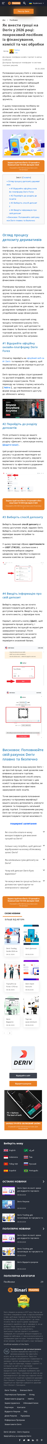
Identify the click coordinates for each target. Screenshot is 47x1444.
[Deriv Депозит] (31, 935)
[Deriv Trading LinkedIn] (31, 1440)
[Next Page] (10, 1033)
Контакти (21, 1407)
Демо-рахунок (11, 1416)
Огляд (31, 1394)
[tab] (23, 835)
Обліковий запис (30, 1403)
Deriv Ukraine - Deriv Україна (16, 1432)
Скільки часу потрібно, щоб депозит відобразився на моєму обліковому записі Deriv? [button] (23, 849)
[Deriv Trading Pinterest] (40, 1440)
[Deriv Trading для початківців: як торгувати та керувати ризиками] (8, 1217)
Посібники (14, 20)
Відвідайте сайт (23, 1075)
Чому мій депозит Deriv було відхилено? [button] (19, 872)
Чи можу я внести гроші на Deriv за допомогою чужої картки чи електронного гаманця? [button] (23, 884)
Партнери (9, 1407)
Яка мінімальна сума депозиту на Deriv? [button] (21, 861)
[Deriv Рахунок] (8, 1204)
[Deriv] (23, 1068)
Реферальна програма (15, 1420)
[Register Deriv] (23, 1106)
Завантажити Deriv (13, 1424)
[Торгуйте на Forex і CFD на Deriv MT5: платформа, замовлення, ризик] (12, 970)
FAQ (25, 1411)
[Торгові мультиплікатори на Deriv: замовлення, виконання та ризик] (31, 1006)
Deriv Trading (11, 1390)
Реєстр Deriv (23, 11)
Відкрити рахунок (23, 1084)
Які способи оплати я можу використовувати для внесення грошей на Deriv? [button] (20, 835)
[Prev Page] (5, 1033)
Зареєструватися (12, 1403)
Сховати (26, 177)
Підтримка (25, 1416)
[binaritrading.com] (14, 3)
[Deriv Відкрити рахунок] (12, 1006)
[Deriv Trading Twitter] (23, 1440)
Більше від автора (14, 919)
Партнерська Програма (15, 1394)
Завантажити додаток (14, 1399)
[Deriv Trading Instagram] (36, 1440)
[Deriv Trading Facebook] (18, 1440)
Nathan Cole (17, 51)
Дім (4, 20)
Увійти (31, 1399)
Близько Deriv (26, 1390)
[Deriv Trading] (23, 1292)
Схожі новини (12, 913)
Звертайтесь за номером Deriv (17, 1436)
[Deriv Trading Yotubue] (27, 1440)
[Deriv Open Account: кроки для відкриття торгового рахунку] (31, 970)
